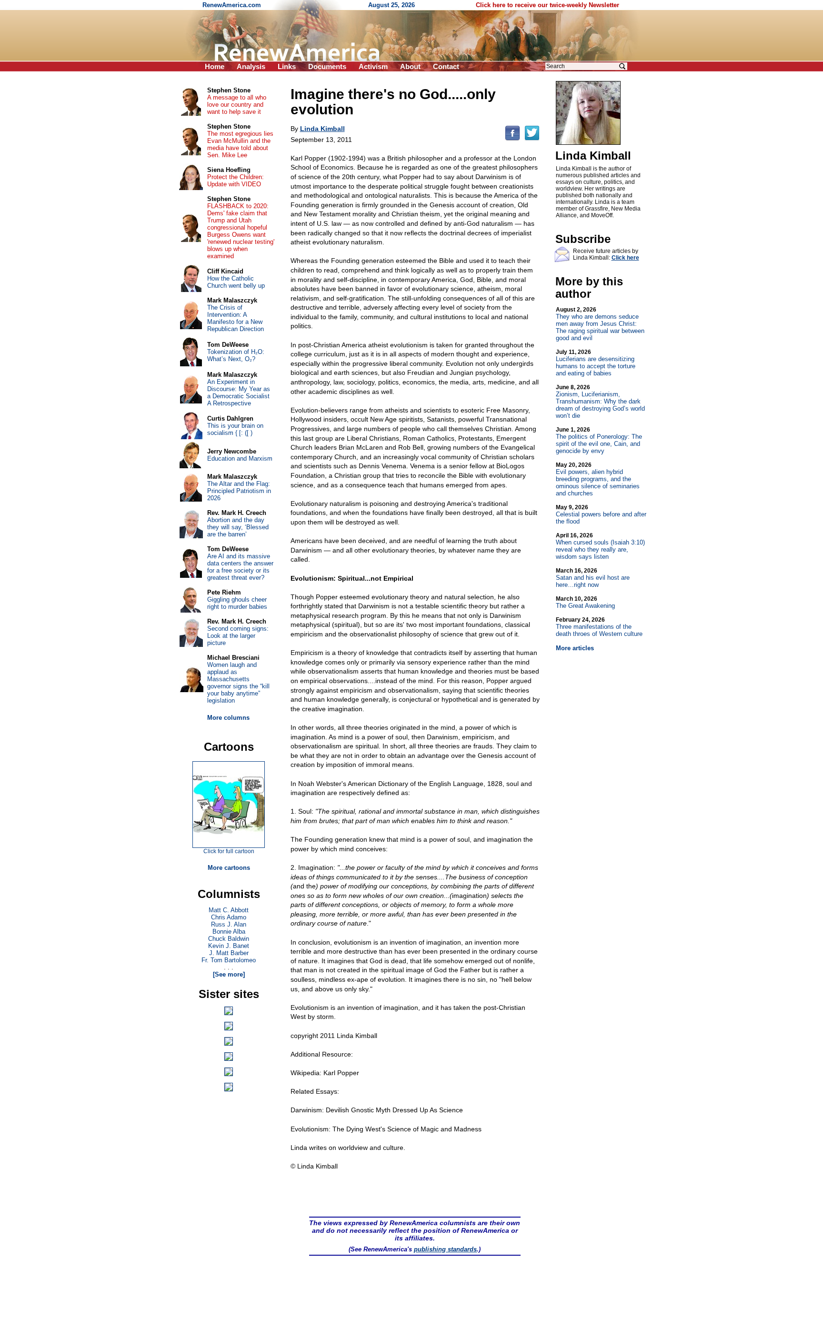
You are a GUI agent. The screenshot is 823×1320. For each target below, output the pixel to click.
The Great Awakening (585, 602)
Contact (446, 66)
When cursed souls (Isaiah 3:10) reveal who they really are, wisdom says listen (600, 546)
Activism (373, 66)
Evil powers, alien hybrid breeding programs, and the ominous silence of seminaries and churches (598, 479)
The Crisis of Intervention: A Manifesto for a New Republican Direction (235, 318)
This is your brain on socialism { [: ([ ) (235, 429)
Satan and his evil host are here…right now (593, 577)
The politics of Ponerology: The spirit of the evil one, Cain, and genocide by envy (599, 440)
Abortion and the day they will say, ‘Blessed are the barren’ (238, 527)
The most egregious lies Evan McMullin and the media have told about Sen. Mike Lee (240, 144)
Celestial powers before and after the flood (601, 514)
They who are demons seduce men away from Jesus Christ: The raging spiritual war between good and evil (600, 324)
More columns (228, 717)
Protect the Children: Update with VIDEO (235, 180)
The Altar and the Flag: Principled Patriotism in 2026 (239, 491)
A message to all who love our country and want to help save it (236, 104)
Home (214, 66)
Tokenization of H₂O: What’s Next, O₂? (235, 355)
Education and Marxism (239, 458)
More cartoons (229, 867)
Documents (327, 66)
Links (287, 66)
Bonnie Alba (228, 931)
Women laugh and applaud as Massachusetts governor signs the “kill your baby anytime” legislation (238, 682)
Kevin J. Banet (228, 945)
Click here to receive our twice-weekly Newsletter (547, 5)
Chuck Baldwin (228, 938)
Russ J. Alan (228, 924)
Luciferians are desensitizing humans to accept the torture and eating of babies (595, 363)
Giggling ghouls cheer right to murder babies (237, 603)
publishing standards (445, 1249)
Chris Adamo (228, 917)
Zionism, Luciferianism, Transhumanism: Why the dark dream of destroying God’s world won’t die (600, 401)
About (410, 66)
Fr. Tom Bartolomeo (228, 960)
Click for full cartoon (228, 851)
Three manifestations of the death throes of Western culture (599, 626)
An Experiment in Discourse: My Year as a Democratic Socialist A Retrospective (238, 392)
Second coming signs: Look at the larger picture (238, 635)
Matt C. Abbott (229, 910)
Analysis (251, 66)
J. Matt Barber (229, 953)
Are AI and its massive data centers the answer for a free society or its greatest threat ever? (240, 567)
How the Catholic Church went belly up (236, 282)
